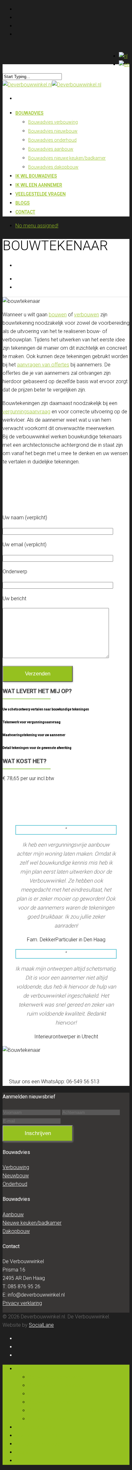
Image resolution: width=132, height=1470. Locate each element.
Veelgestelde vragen (40, 194)
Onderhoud (15, 1184)
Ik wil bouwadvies (35, 1427)
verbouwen (86, 315)
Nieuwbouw (16, 1176)
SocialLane (41, 1325)
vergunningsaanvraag (26, 412)
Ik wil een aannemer (37, 1435)
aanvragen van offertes (43, 365)
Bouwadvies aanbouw (50, 149)
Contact (25, 212)
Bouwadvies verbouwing (53, 122)
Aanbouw (13, 1214)
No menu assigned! (36, 226)
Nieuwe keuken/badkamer (32, 1223)
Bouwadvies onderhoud (52, 140)
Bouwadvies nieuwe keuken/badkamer (67, 158)
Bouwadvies (29, 113)
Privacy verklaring (22, 1303)
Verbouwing (16, 1167)
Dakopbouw (16, 1231)
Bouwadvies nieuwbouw (53, 131)
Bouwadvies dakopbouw (53, 167)
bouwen (58, 315)
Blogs (21, 1452)
